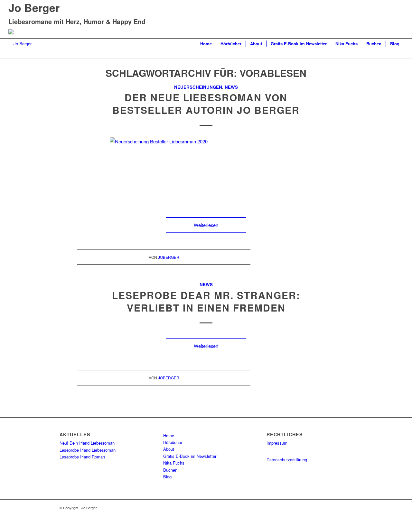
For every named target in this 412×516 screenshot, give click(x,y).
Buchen (170, 470)
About (168, 449)
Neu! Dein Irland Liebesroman (87, 443)
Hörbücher (172, 442)
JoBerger (168, 257)
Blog (167, 477)
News (231, 87)
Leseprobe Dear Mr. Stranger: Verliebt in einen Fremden (206, 301)
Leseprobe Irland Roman (82, 457)
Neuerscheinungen (198, 87)
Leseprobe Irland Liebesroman (88, 450)
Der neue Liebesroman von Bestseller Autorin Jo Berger (206, 103)
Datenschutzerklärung (287, 460)
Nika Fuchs (173, 463)
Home (168, 435)
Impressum (277, 443)
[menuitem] (206, 43)
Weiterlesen (206, 225)
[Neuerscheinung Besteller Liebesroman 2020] (206, 170)
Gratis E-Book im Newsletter (189, 456)
